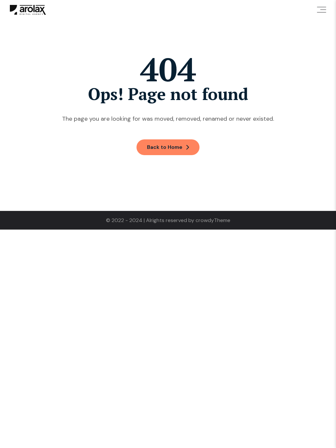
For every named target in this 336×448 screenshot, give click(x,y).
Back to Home (164, 147)
